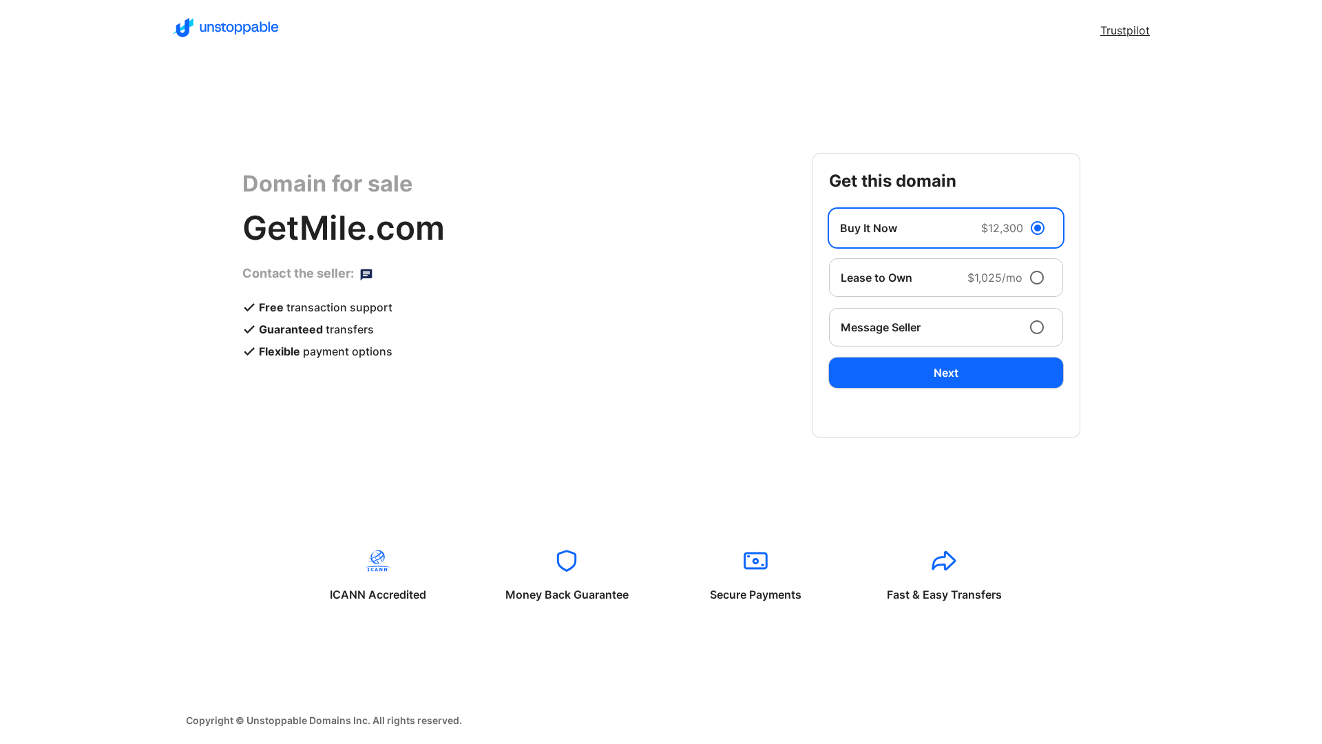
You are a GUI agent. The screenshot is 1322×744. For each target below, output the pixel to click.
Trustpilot (1125, 30)
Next (946, 373)
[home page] (225, 27)
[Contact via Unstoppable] (366, 273)
